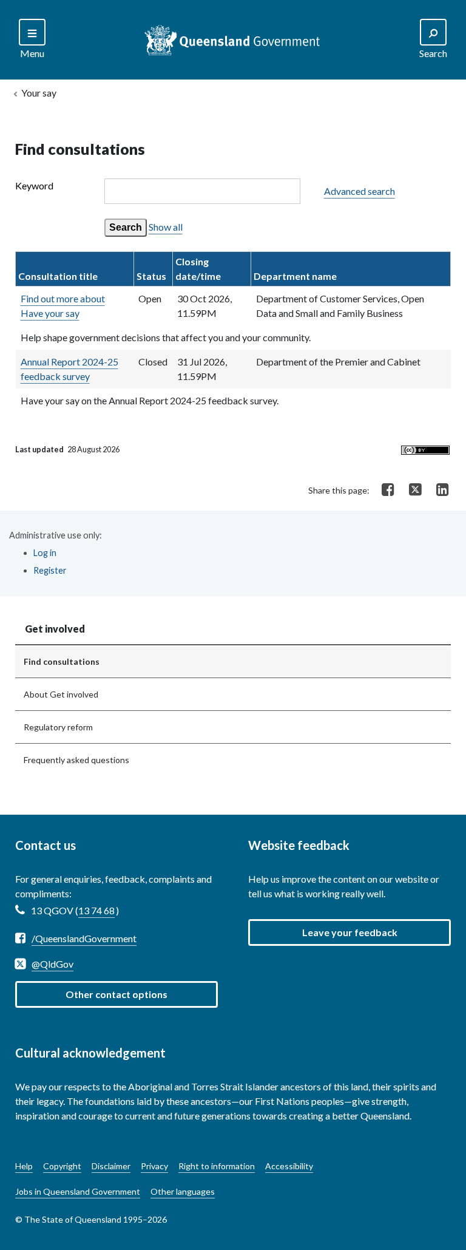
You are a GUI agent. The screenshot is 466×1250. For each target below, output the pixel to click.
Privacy (154, 1166)
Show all (166, 227)
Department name (295, 276)
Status (151, 276)
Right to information (216, 1166)
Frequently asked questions (76, 760)
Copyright (62, 1166)
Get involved (55, 628)
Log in (44, 553)
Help (24, 1166)
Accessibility (289, 1166)
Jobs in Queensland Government (77, 1191)
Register (50, 570)
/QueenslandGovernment (84, 938)
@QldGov (52, 964)
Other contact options (116, 994)
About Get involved (61, 694)
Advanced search (359, 191)
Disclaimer (111, 1166)
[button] (349, 932)
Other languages (182, 1191)
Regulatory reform (58, 727)
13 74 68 (96, 910)
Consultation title (58, 276)
